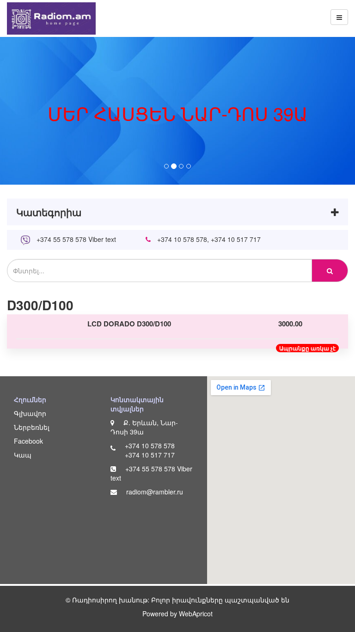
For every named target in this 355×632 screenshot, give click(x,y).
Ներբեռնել (31, 427)
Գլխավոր (30, 413)
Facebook (28, 440)
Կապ (22, 454)
